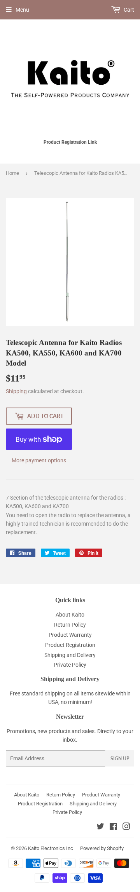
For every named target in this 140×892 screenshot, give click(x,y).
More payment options (39, 460)
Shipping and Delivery (70, 655)
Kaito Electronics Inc (50, 848)
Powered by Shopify (102, 848)
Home (12, 173)
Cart (128, 10)
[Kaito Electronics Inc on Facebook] (113, 827)
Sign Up (119, 758)
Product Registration (70, 645)
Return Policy (70, 625)
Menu (22, 10)
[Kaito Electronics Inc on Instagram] (126, 827)
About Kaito (70, 615)
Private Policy (70, 665)
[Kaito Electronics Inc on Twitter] (100, 827)
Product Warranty (70, 635)
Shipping (16, 391)
